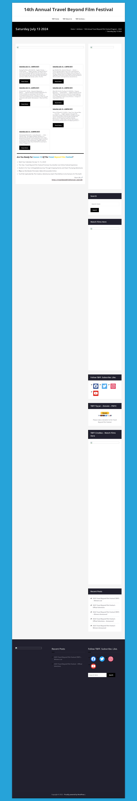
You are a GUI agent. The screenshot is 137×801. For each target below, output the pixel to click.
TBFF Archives (80, 19)
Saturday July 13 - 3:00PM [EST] (63, 88)
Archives (79, 29)
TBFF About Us (67, 19)
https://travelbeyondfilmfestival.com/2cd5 (67, 180)
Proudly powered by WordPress (74, 794)
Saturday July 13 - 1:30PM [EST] (63, 67)
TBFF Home (55, 19)
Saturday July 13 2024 (114, 31)
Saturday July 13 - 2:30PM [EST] (29, 88)
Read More (24, 81)
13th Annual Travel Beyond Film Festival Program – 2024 (103, 29)
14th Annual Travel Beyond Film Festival (68, 9)
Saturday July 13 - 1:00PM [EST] (29, 67)
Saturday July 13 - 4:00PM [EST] (63, 109)
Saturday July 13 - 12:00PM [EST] (29, 132)
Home (73, 29)
